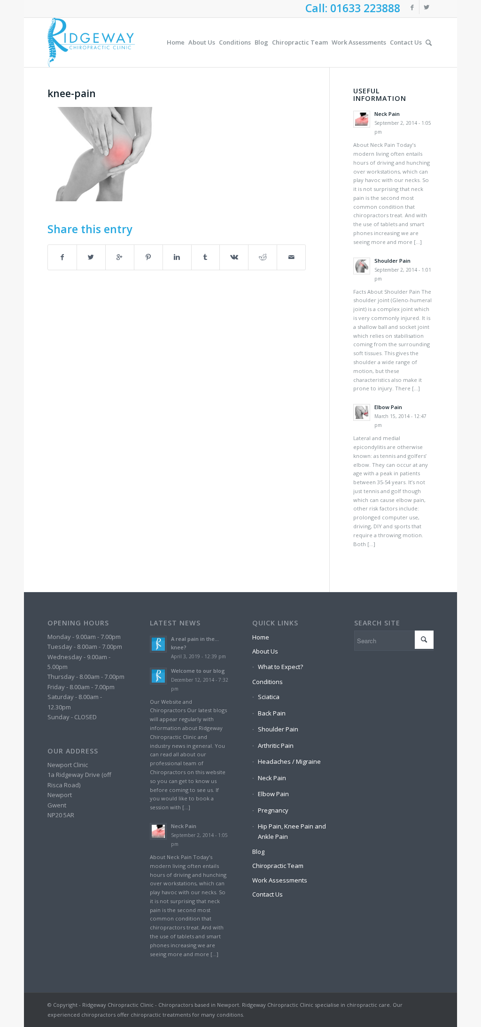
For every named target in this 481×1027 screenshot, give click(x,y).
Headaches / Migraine (289, 761)
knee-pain (71, 93)
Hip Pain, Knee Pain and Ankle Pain (292, 831)
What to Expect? (280, 666)
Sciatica (268, 696)
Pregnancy (273, 810)
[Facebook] (412, 7)
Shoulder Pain (278, 729)
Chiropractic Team (277, 865)
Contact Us (267, 894)
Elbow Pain (273, 794)
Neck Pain (272, 778)
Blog (258, 851)
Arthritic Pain (276, 745)
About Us (265, 651)
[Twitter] (426, 7)
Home (260, 637)
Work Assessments (279, 880)
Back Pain (272, 713)
